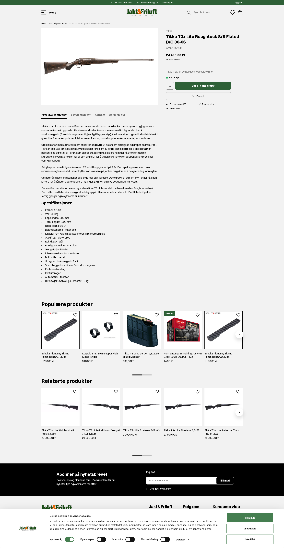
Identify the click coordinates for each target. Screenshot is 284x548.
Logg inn (238, 2)
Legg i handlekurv (203, 85)
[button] (99, 66)
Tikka (169, 31)
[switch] (101, 539)
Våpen (57, 23)
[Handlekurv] (240, 12)
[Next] (239, 334)
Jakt (50, 23)
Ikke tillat (250, 539)
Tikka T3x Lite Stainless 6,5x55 (181, 430)
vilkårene (167, 488)
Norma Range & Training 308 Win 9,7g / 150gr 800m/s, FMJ (183, 355)
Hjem (43, 23)
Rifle (64, 23)
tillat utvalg (250, 528)
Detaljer (180, 539)
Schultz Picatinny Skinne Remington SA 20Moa (218, 355)
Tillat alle (250, 517)
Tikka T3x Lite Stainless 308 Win (141, 430)
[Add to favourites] (75, 315)
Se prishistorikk (173, 59)
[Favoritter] (232, 12)
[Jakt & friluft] (142, 12)
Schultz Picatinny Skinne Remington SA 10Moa (55, 355)
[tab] (137, 374)
